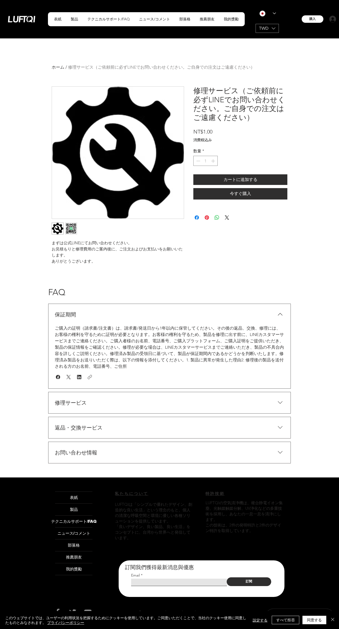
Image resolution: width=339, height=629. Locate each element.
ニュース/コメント (73, 533)
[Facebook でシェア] (197, 217)
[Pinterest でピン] (207, 217)
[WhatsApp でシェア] (217, 217)
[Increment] (213, 161)
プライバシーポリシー (65, 622)
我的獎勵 (74, 569)
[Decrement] (197, 161)
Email (135, 575)
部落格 (74, 545)
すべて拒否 (285, 619)
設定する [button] (260, 620)
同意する (314, 619)
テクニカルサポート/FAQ (73, 521)
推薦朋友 (74, 557)
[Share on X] (227, 217)
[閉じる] (332, 620)
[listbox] (267, 28)
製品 (74, 509)
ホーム (58, 67)
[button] (74, 19)
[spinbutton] (205, 161)
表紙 (74, 497)
